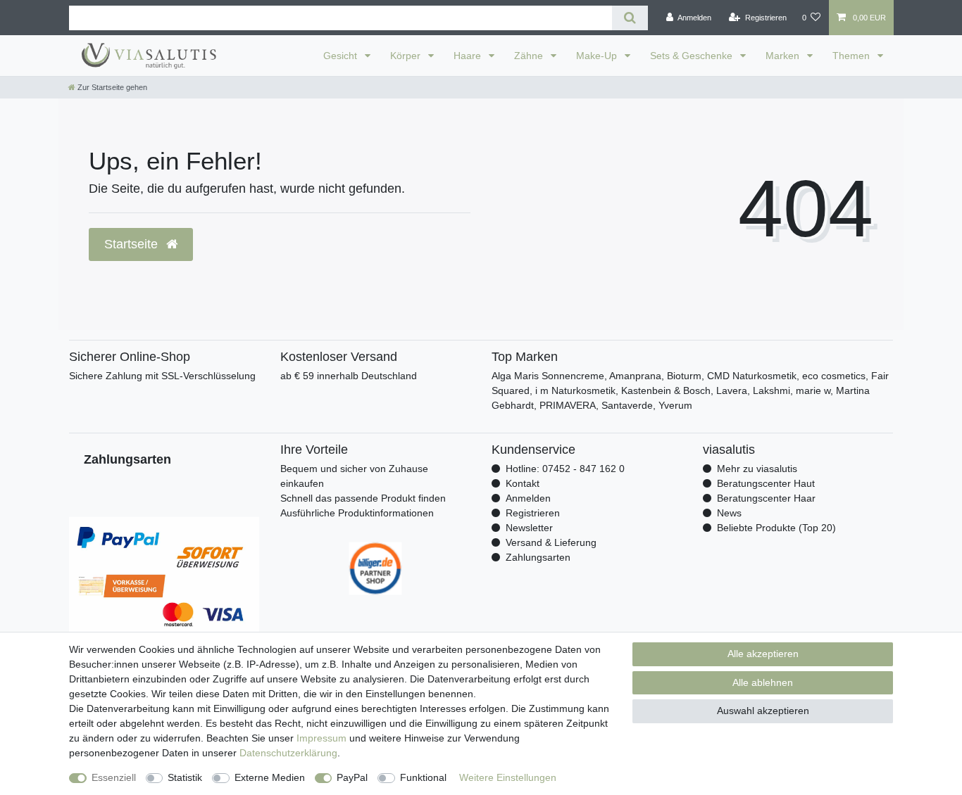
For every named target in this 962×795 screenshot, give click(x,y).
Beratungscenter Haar (766, 498)
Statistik (185, 777)
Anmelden (528, 498)
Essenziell (114, 777)
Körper (406, 55)
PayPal (352, 777)
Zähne (530, 55)
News (729, 513)
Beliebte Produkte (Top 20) (776, 527)
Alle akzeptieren (763, 653)
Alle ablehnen (762, 682)
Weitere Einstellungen (507, 777)
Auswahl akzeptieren (763, 710)
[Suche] (630, 18)
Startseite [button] (132, 244)
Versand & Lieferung (551, 542)
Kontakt (522, 483)
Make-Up (598, 55)
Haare (469, 55)
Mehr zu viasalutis (757, 468)
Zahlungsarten (538, 557)
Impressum (321, 738)
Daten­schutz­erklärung (288, 752)
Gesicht (341, 55)
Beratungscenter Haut (766, 483)
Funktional (423, 777)
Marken (784, 55)
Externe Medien (270, 777)
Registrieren (533, 513)
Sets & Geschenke (692, 55)
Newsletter (529, 527)
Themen (852, 55)
